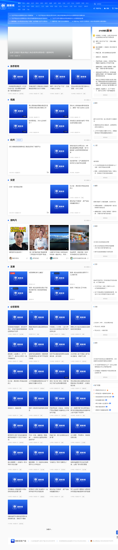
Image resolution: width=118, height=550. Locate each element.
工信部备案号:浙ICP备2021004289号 (43, 541)
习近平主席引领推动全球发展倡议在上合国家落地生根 (67, 18)
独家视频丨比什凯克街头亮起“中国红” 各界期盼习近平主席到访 (29, 21)
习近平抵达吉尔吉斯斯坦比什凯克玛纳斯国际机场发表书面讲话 (29, 18)
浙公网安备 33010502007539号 (102, 541)
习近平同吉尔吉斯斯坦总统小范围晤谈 (22, 15)
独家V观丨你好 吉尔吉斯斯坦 (60, 21)
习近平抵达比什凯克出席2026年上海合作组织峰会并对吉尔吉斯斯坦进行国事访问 (61, 15)
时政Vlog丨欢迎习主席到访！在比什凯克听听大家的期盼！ (90, 21)
